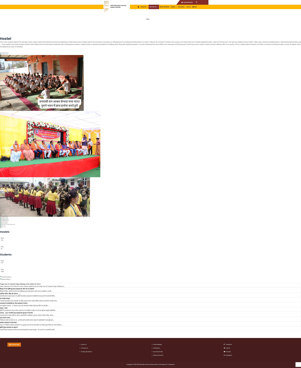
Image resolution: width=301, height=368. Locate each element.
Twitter (227, 348)
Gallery (173, 7)
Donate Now (188, 2)
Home (147, 19)
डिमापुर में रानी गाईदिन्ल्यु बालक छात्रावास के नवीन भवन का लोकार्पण (17, 289)
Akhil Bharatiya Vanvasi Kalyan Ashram (118, 6)
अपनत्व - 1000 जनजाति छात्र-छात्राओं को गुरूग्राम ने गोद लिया (16, 313)
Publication (156, 348)
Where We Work (164, 7)
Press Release (157, 344)
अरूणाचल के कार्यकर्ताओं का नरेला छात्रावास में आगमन (13, 303)
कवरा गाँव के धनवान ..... (6, 318)
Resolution (181, 7)
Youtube (228, 352)
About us (143, 7)
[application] (147, 7)
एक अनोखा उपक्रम (5, 298)
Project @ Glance (86, 352)
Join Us (188, 7)
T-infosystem (171, 364)
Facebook (228, 344)
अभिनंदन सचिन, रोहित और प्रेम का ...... (10, 293)
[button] (2, 140)
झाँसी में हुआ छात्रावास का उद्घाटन (9, 327)
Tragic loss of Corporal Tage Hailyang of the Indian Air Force (20, 284)
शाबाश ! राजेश (3, 308)
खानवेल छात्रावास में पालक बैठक (8, 322)
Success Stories (158, 352)
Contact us (84, 348)
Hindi (195, 7)
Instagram (228, 355)
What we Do (153, 7)
